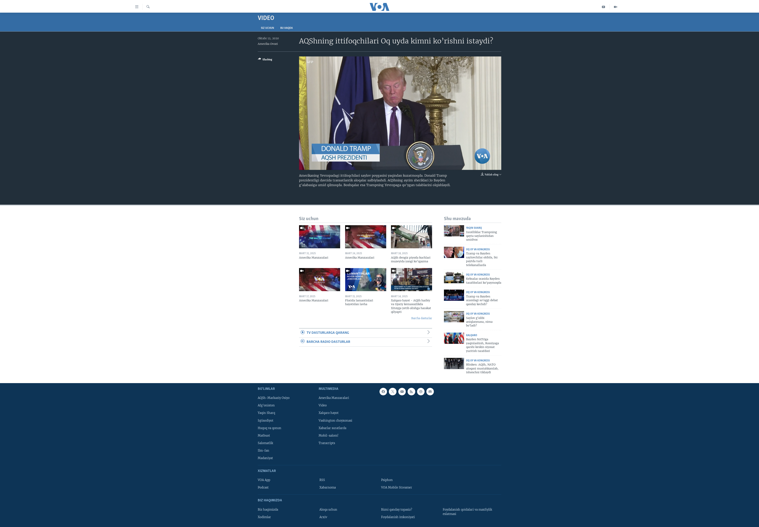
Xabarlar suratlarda (332, 428)
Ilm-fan (263, 450)
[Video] (615, 7)
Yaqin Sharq (474, 228)
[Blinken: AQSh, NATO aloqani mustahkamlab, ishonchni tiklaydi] (454, 363)
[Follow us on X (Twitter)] (392, 391)
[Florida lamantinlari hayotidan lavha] (365, 279)
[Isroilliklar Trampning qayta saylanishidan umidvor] (454, 230)
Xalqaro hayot (329, 413)
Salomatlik (265, 443)
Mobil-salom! (328, 435)
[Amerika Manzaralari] (319, 236)
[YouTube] (604, 7)
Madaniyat (265, 458)
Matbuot (264, 435)
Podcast (263, 487)
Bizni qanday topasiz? (396, 509)
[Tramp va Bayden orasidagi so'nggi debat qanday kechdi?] (454, 295)
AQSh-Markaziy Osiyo (274, 398)
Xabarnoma (327, 487)
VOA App (264, 480)
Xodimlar (264, 517)
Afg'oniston (266, 405)
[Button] (265, 60)
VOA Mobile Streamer (396, 487)
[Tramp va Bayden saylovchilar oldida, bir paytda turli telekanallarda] (454, 252)
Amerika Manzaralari (334, 398)
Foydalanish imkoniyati (398, 517)
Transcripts (327, 443)
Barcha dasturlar (421, 318)
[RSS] (411, 391)
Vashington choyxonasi (335, 420)
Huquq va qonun (269, 428)
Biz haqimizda (268, 509)
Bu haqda (286, 28)
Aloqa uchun (328, 509)
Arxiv (323, 517)
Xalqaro (471, 335)
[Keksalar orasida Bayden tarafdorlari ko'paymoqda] (454, 277)
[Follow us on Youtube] (402, 391)
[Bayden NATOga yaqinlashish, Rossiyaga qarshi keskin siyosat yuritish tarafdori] (454, 338)
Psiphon (387, 480)
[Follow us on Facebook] (383, 391)
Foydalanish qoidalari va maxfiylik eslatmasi (467, 512)
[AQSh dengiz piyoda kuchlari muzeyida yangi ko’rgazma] (411, 236)
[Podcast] (421, 391)
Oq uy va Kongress (478, 249)
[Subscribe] (430, 391)
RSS (322, 480)
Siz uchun (267, 28)
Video (323, 405)
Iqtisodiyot (265, 420)
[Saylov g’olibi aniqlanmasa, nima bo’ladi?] (454, 316)
